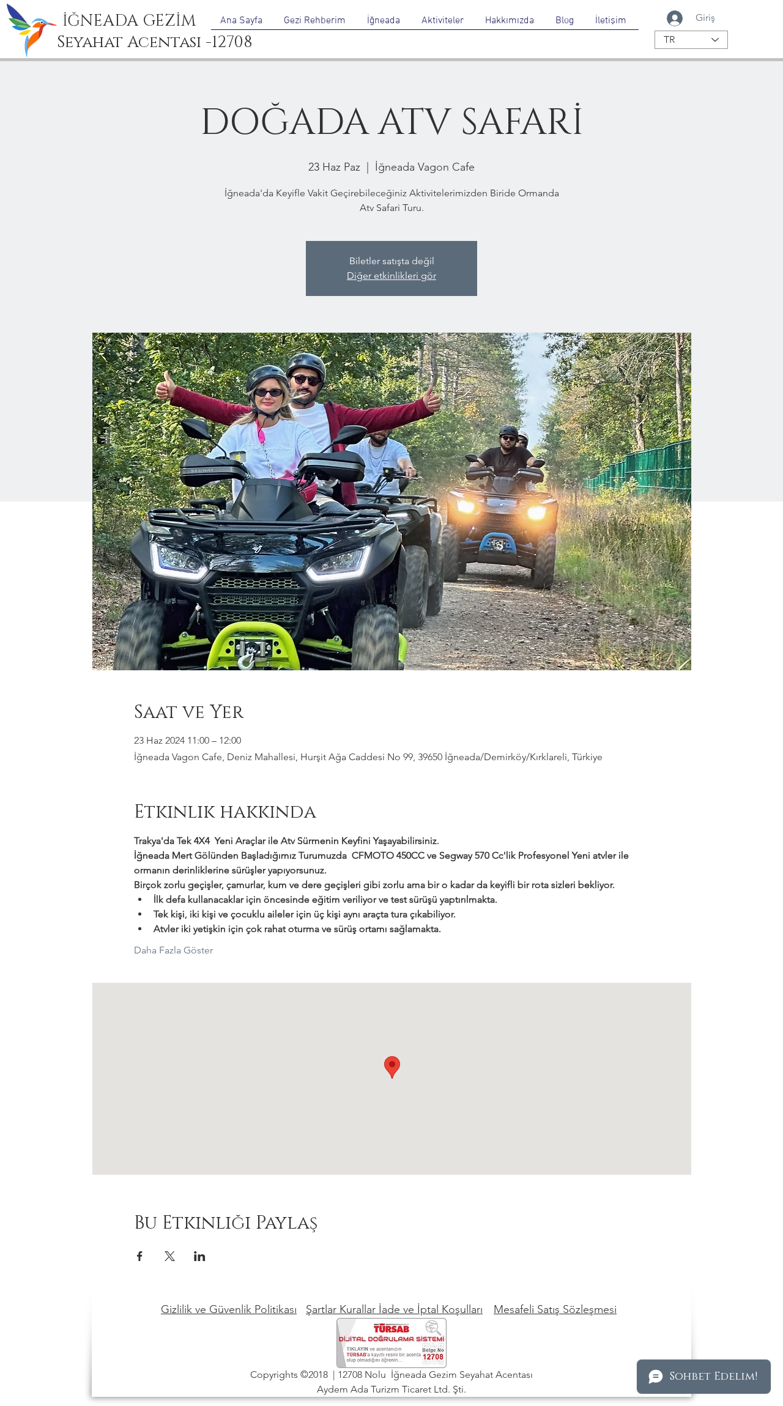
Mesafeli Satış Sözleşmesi (555, 1309)
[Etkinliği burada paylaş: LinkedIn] (200, 1256)
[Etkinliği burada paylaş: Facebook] (140, 1256)
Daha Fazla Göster (173, 950)
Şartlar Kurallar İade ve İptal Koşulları (394, 1309)
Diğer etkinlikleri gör (391, 275)
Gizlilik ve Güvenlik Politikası (229, 1309)
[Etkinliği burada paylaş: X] (170, 1256)
